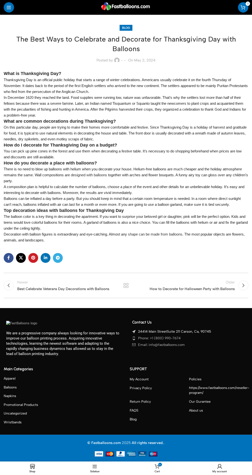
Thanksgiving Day (40, 73)
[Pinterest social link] (33, 258)
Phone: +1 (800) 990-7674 (159, 338)
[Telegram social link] (58, 258)
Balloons (10, 387)
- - (123, 60)
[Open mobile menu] (8, 7)
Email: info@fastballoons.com (161, 345)
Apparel (10, 378)
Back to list (126, 285)
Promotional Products (21, 405)
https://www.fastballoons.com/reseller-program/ (219, 390)
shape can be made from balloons (155, 234)
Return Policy (140, 402)
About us (196, 410)
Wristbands (13, 422)
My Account (139, 379)
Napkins (10, 396)
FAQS (134, 410)
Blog (126, 28)
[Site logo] (126, 7)
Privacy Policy (141, 388)
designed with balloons (89, 175)
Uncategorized (15, 413)
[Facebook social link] (9, 258)
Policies (195, 379)
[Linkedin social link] (45, 258)
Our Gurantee (200, 402)
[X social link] (21, 258)
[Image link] (21, 323)
